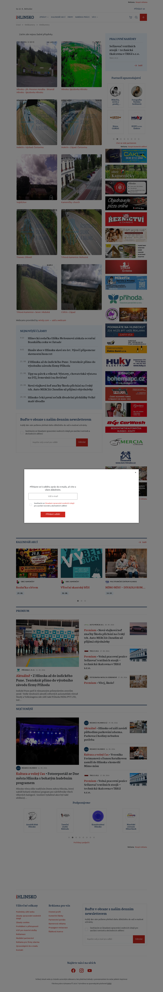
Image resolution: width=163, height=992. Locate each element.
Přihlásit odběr (53, 514)
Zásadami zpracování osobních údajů (59, 503)
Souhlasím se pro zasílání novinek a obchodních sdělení (54, 504)
